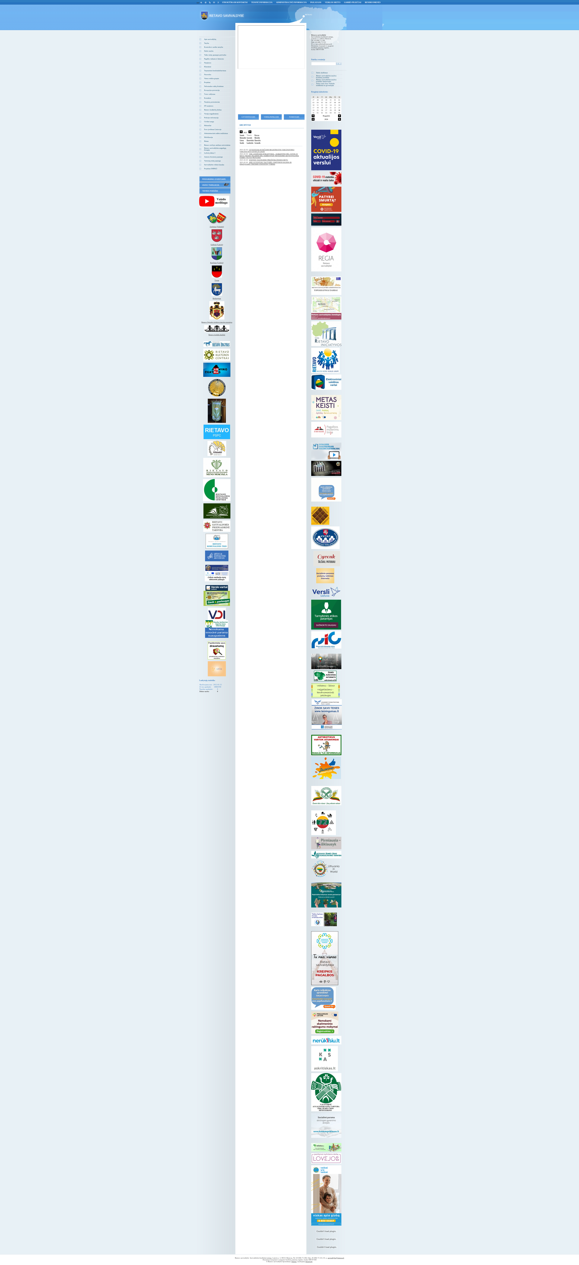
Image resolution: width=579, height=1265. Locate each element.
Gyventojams (248, 117)
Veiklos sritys (332, 2)
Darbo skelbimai (322, 73)
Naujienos (207, 63)
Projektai (207, 82)
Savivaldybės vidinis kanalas (214, 165)
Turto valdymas (209, 94)
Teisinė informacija (261, 2)
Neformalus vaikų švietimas (213, 86)
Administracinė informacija (291, 2)
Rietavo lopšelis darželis (217, 335)
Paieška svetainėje (318, 60)
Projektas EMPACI (210, 168)
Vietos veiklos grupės (211, 78)
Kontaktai (207, 98)
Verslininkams (271, 117)
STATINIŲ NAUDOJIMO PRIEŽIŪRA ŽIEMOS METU (268, 160)
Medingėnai (217, 298)
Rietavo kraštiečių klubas (212, 110)
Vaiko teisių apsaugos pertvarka (215, 55)
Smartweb (308, 1261)
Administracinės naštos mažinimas (216, 133)
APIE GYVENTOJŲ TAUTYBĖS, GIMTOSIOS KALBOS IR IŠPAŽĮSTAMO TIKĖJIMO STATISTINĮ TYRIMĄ (265, 163)
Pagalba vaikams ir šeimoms (214, 59)
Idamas (293, 1261)
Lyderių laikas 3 (209, 153)
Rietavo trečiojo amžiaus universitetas (217, 145)
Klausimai (207, 67)
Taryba (206, 43)
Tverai (217, 280)
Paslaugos (315, 2)
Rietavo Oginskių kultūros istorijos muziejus (216, 322)
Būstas (206, 141)
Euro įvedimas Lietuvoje (212, 129)
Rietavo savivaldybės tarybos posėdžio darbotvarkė (326, 80)
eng (198, 2)
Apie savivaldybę (210, 39)
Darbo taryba (208, 51)
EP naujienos (208, 106)
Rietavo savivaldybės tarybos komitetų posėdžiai (326, 76)
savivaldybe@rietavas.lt (323, 44)
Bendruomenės (373, 2)
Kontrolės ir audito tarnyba (213, 47)
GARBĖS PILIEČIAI (352, 2)
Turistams (294, 117)
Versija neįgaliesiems (211, 114)
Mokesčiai (207, 125)
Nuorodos (207, 74)
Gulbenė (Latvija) (217, 244)
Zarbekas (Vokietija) (217, 227)
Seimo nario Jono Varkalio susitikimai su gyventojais (325, 84)
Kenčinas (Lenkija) (216, 263)
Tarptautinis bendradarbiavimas (215, 70)
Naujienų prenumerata (212, 102)
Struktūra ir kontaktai (235, 2)
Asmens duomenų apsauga (213, 157)
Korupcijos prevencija (212, 90)
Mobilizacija (208, 137)
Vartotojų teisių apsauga (212, 161)
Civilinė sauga (209, 121)
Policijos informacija (211, 118)
